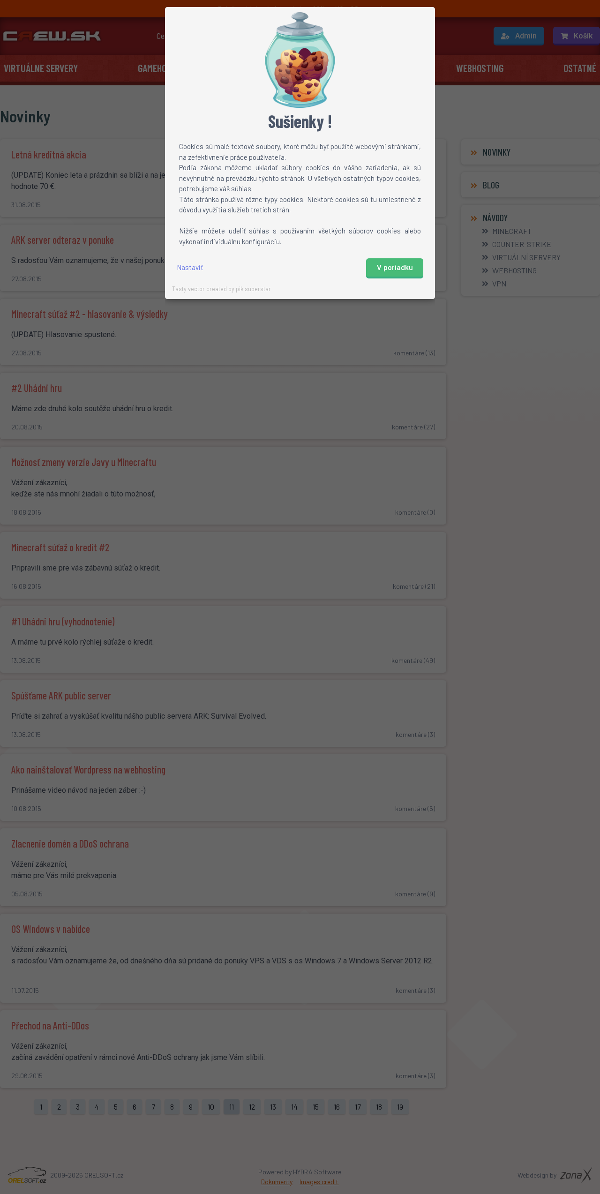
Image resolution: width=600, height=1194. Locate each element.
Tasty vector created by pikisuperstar (221, 289)
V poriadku (395, 267)
